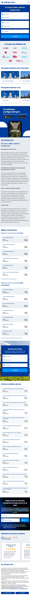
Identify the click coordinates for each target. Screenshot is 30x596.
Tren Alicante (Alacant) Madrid (10, 272)
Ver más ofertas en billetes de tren (9, 279)
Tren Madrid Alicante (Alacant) (10, 258)
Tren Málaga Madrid (8, 265)
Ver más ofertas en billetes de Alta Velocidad (11, 338)
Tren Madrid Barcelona (8, 251)
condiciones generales (19, 526)
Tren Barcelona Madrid (8, 244)
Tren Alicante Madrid (8, 324)
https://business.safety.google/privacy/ (17, 588)
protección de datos (8, 526)
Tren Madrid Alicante (8, 310)
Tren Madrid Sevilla (7, 331)
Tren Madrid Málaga (8, 237)
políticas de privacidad (19, 525)
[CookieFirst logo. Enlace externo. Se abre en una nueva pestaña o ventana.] (7, 564)
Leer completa (7, 557)
